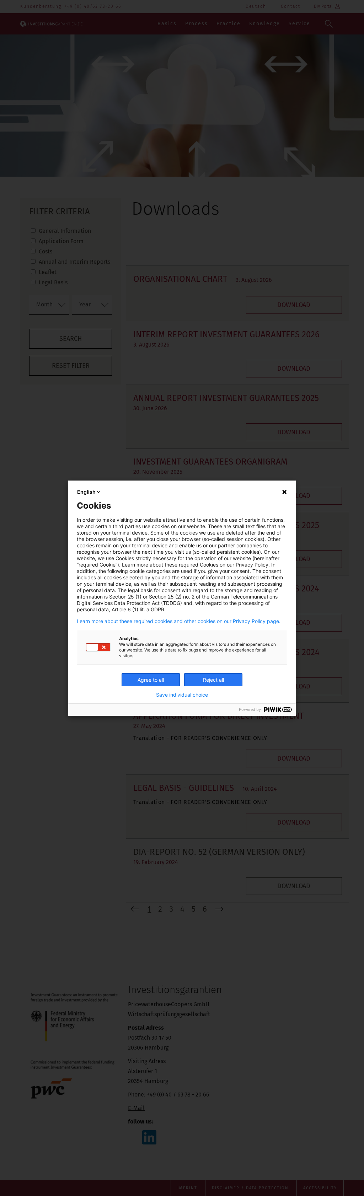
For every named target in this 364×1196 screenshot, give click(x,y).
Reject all (213, 680)
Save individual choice (182, 695)
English (86, 492)
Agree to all (151, 680)
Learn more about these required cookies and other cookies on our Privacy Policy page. (178, 621)
